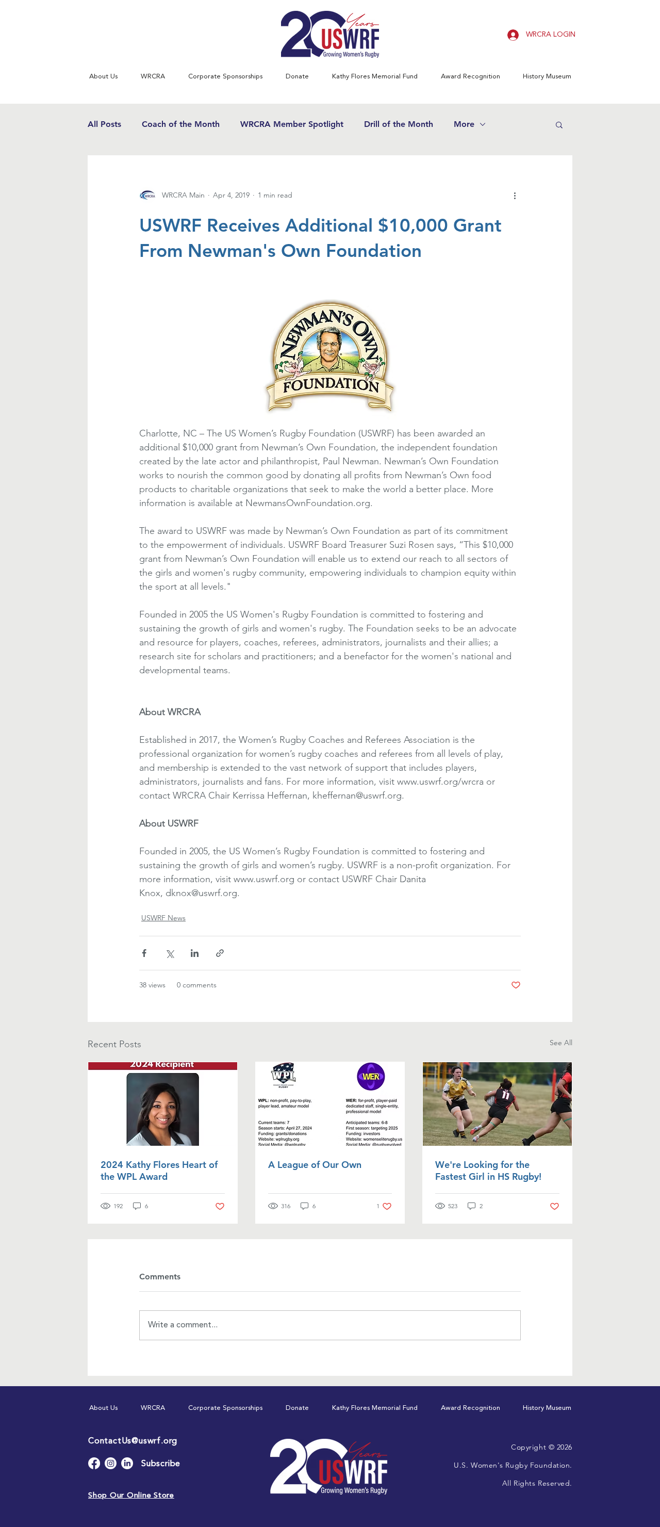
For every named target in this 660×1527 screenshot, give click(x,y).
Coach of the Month (181, 124)
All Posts (104, 124)
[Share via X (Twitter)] (169, 953)
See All (561, 1042)
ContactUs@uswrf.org (132, 1441)
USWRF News (163, 917)
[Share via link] (220, 953)
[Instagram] (111, 1463)
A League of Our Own (314, 1165)
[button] (103, 77)
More (464, 124)
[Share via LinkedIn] (195, 953)
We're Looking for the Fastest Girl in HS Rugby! (488, 1170)
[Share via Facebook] (144, 953)
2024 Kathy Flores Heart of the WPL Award (159, 1170)
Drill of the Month (398, 124)
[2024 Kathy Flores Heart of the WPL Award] (162, 1104)
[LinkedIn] (127, 1463)
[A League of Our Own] (330, 1104)
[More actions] (514, 195)
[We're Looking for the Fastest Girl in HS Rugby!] (497, 1104)
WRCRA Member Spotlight (291, 124)
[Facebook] (94, 1463)
